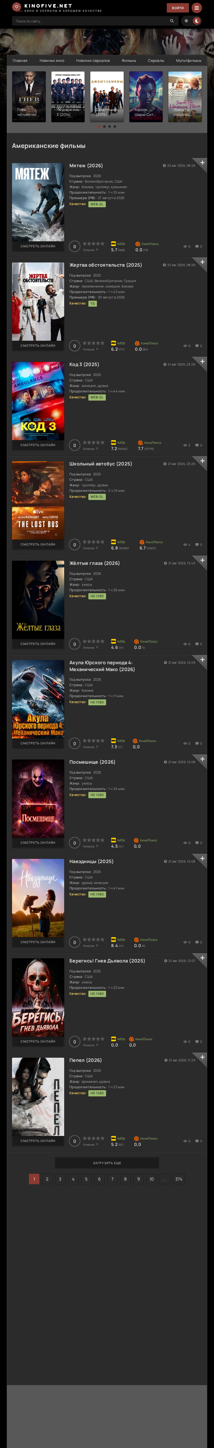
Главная (20, 60)
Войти (178, 8)
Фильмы (129, 60)
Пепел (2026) (85, 1060)
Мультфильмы (188, 60)
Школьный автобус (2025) (100, 463)
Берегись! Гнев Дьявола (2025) (107, 961)
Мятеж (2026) (86, 165)
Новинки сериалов (93, 60)
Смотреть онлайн (38, 246)
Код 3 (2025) (84, 364)
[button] (99, 126)
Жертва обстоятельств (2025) (105, 265)
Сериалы (156, 60)
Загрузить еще (107, 1163)
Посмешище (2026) (92, 762)
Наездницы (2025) (91, 861)
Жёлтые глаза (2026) (94, 563)
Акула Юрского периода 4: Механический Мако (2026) (102, 665)
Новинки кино (52, 60)
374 (178, 1179)
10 (152, 1179)
